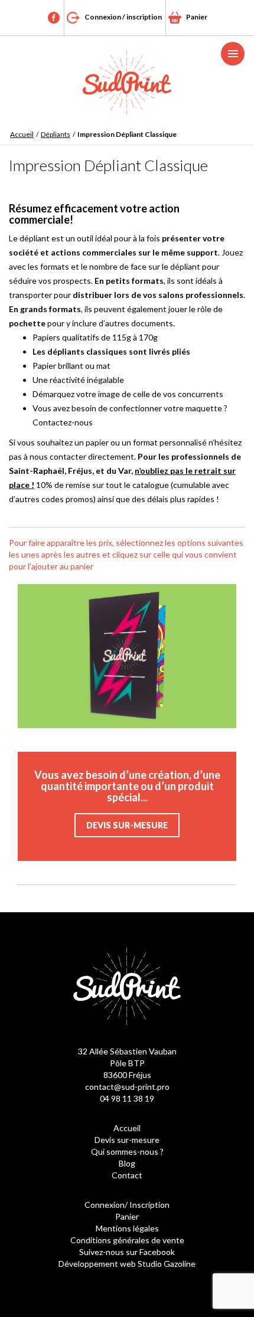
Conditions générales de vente (127, 1240)
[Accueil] (127, 82)
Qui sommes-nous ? (127, 1151)
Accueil (22, 134)
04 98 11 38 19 (127, 1098)
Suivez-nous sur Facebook (127, 1252)
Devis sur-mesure (127, 825)
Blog (127, 1163)
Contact (127, 1175)
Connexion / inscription (123, 16)
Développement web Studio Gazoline (127, 1264)
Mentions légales (127, 1228)
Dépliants (55, 134)
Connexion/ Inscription (127, 1205)
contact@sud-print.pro (127, 1087)
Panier (196, 16)
